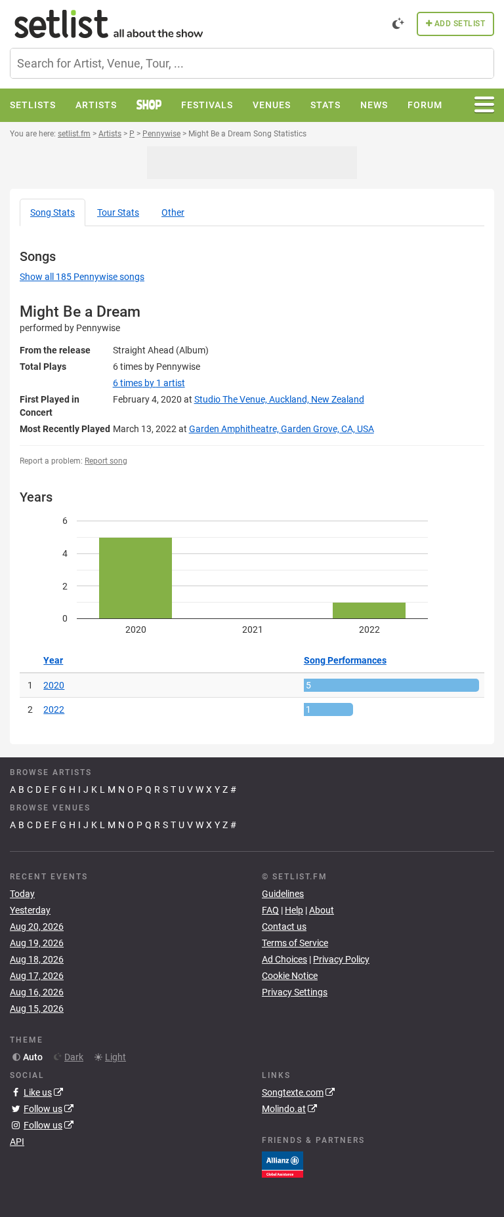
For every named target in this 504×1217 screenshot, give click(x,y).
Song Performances (345, 660)
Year (53, 660)
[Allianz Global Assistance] (282, 1163)
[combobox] (252, 63)
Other (172, 212)
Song (52, 212)
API (17, 1141)
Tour (118, 212)
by (149, 383)
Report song (106, 461)
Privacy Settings (294, 992)
